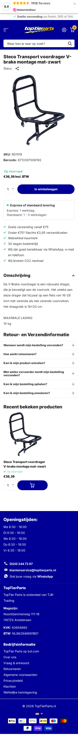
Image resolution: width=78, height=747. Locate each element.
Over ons (9, 657)
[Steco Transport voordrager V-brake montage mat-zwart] (25, 434)
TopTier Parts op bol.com (21, 651)
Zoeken (70, 43)
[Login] (64, 30)
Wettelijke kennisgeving (20, 692)
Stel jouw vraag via (31, 576)
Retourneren (12, 669)
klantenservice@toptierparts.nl (33, 570)
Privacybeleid (13, 680)
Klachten (9, 686)
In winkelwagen (46, 189)
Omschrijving (16, 275)
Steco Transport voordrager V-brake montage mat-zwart (24, 464)
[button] (14, 185)
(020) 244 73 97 (21, 564)
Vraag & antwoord (16, 663)
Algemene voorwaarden (20, 675)
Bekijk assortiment (5, 30)
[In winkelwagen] (32, 485)
